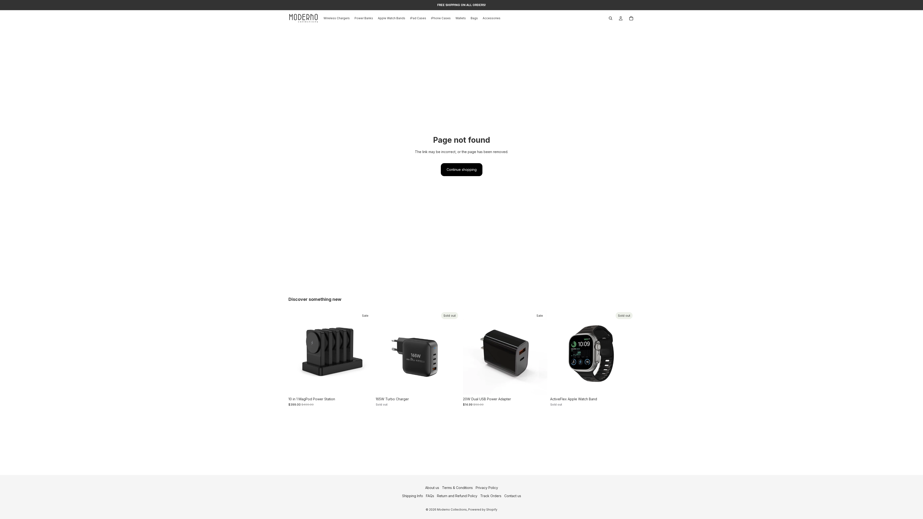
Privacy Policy (487, 488)
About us (432, 488)
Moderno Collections (452, 509)
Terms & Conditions (457, 488)
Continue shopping (462, 169)
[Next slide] (365, 352)
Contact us (512, 496)
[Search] (610, 18)
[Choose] (365, 387)
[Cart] (631, 18)
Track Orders (490, 496)
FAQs (430, 496)
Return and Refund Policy (457, 496)
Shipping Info (412, 496)
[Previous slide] (295, 352)
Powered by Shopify (482, 509)
